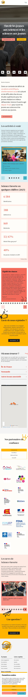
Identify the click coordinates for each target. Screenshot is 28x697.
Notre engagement (5, 660)
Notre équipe (4, 664)
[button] (25, 2)
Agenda (15, 662)
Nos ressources (17, 668)
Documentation (17, 666)
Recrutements (4, 666)
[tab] (14, 450)
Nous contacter (4, 668)
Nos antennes (4, 662)
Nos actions (16, 660)
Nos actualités (17, 664)
